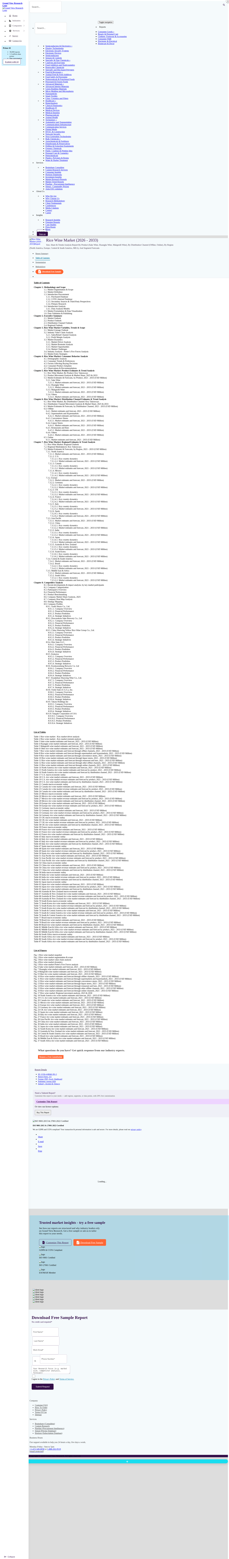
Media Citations (52, 208)
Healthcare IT (51, 108)
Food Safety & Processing (56, 77)
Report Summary (42, 254)
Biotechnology (51, 103)
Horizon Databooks (53, 174)
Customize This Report (57, 1242)
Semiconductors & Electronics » (58, 46)
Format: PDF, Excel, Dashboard (50, 1079)
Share (40, 1137)
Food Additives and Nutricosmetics (60, 65)
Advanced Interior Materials (57, 86)
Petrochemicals (51, 155)
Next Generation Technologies (58, 136)
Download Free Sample (51, 272)
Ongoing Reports (52, 222)
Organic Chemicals (53, 148)
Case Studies (50, 225)
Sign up (42, 234)
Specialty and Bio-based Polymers (59, 70)
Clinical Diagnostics (53, 105)
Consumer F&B (104, 39)
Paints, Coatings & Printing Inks (58, 151)
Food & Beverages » (54, 72)
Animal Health (51, 117)
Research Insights (52, 220)
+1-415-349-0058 (37, 1449)
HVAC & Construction (55, 132)
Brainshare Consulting (54, 167)
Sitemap (38, 1415)
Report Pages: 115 (45, 1077)
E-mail (41, 1141)
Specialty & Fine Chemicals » (57, 60)
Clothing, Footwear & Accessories (112, 36)
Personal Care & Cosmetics (56, 153)
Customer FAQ (41, 1405)
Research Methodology (55, 201)
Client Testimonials (53, 203)
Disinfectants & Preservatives (57, 144)
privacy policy (136, 1130)
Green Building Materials (56, 89)
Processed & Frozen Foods (56, 82)
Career (48, 213)
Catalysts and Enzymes (55, 63)
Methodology (40, 267)
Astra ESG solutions (54, 189)
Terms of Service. (66, 1379)
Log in (42, 232)
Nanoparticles (51, 93)
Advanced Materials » (54, 84)
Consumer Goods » (106, 32)
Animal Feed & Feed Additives (58, 74)
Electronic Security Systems (57, 51)
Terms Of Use (41, 1412)
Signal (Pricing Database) (45, 1431)
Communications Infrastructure (58, 124)
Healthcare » (50, 101)
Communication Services (55, 127)
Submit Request (43, 1387)
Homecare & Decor (106, 43)
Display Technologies (54, 48)
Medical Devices (52, 110)
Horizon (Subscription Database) (48, 1433)
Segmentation (41, 262)
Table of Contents (43, 258)
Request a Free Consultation (50, 1057)
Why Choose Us (52, 198)
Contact (48, 210)
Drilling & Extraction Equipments (59, 146)
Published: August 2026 (47, 1081)
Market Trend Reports (54, 182)
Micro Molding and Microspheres (59, 91)
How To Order (41, 1407)
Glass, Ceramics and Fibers (56, 98)
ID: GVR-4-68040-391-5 (47, 1074)
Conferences (50, 205)
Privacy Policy (49, 1379)
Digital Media (51, 129)
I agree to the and (53, 1379)
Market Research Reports (56, 179)
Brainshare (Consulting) (45, 1424)
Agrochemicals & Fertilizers (57, 141)
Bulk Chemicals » (52, 139)
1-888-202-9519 (54, 1449)
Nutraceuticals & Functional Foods (60, 79)
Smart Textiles (51, 96)
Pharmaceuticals (52, 115)
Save (40, 1146)
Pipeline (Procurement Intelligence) (49, 1428)
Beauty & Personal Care (108, 34)
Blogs (47, 229)
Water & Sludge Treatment (56, 160)
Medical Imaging (52, 113)
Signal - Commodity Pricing (57, 186)
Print (40, 1151)
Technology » (51, 120)
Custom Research (42, 1426)
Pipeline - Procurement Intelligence (60, 184)
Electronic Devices (53, 53)
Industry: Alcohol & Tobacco (49, 1084)
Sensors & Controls (53, 58)
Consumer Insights (53, 172)
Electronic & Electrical (107, 41)
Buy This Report (43, 1113)
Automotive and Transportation (58, 122)
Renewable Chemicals (54, 67)
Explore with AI (12, 62)
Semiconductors (52, 55)
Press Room (50, 227)
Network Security (52, 134)
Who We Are (50, 196)
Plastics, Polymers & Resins (57, 158)
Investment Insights (53, 177)
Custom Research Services (56, 170)
